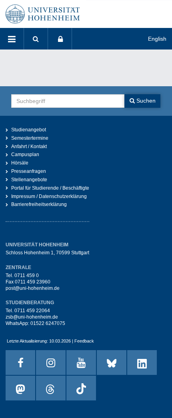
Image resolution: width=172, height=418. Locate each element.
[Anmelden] (60, 39)
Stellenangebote (29, 179)
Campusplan (25, 154)
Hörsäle (19, 163)
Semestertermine (29, 138)
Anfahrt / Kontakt (29, 146)
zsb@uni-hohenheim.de (32, 317)
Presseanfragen (28, 171)
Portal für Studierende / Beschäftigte (50, 188)
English (157, 39)
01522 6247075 (47, 323)
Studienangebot (28, 130)
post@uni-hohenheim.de (33, 288)
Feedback (84, 341)
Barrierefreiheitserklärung (39, 204)
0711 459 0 (26, 275)
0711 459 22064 (32, 310)
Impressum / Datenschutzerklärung (49, 196)
